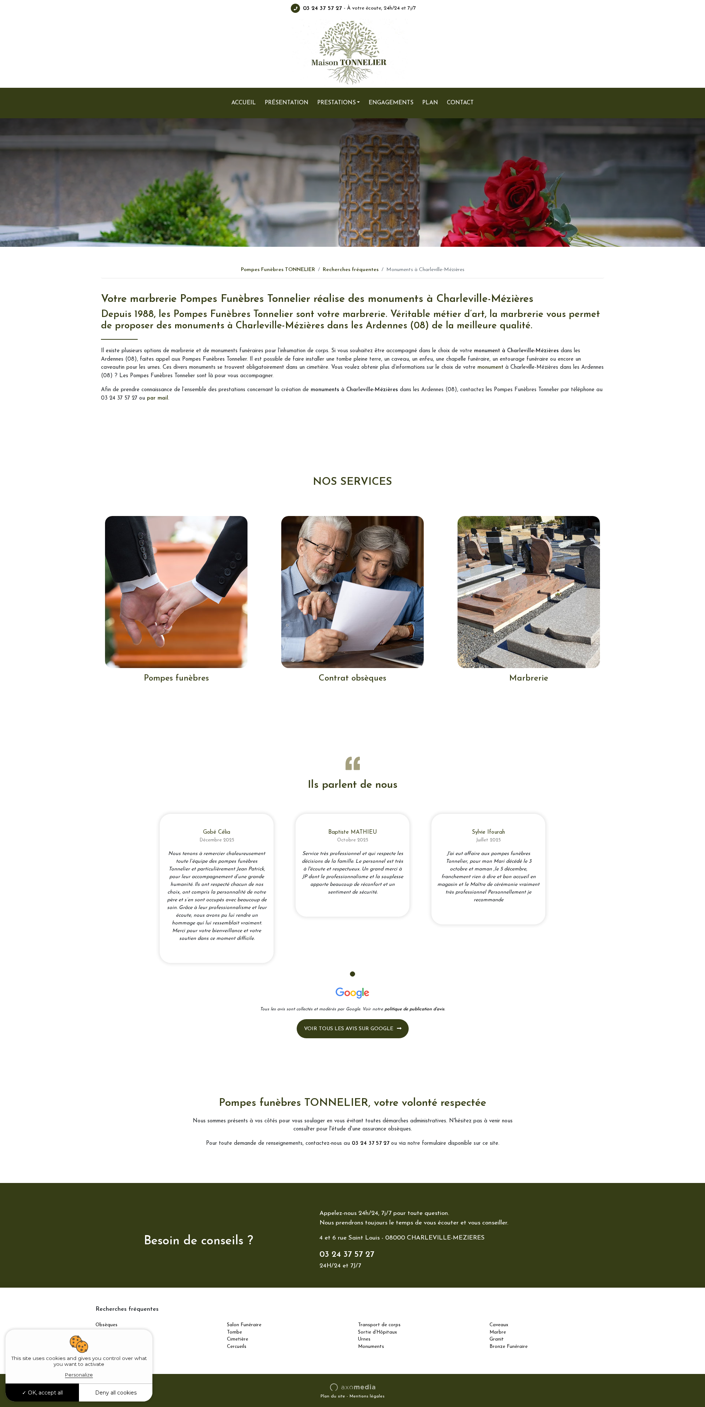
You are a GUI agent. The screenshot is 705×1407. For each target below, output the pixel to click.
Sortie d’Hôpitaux (377, 1332)
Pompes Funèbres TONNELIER (278, 270)
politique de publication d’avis (414, 1009)
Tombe (234, 1332)
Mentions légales (367, 1396)
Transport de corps (379, 1325)
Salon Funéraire (244, 1325)
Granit (496, 1339)
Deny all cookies (116, 1392)
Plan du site (333, 1396)
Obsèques (106, 1325)
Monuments (371, 1346)
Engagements (391, 103)
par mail (157, 398)
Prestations (336, 103)
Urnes (364, 1339)
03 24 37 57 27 (322, 8)
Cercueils (236, 1346)
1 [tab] (352, 974)
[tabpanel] (217, 888)
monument (490, 367)
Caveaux (498, 1325)
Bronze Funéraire (508, 1346)
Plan (430, 103)
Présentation (286, 103)
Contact (460, 103)
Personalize (79, 1375)
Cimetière (237, 1339)
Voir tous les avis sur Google (348, 1029)
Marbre (497, 1332)
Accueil (243, 103)
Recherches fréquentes (351, 270)
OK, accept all (44, 1392)
